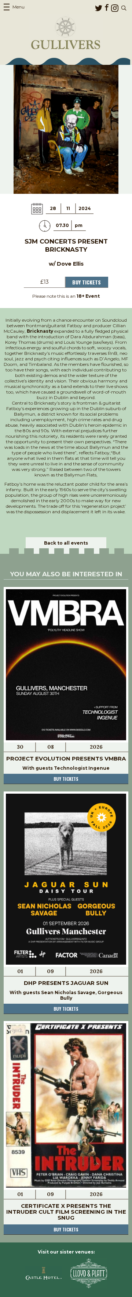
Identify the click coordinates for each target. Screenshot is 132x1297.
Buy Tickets (86, 282)
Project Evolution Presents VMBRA (66, 758)
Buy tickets (66, 779)
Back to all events (66, 543)
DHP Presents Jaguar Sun (66, 982)
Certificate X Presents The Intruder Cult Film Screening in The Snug (66, 1211)
